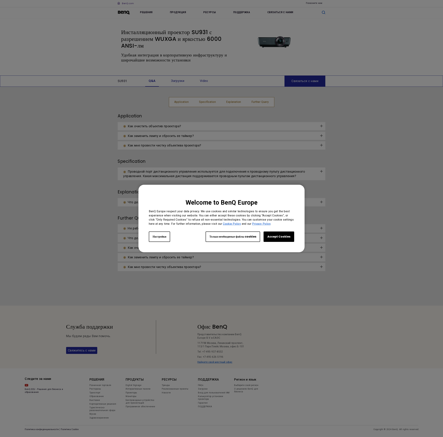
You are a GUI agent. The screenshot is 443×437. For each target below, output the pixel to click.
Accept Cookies (278, 237)
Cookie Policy (232, 223)
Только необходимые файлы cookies (232, 237)
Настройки (159, 237)
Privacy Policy (261, 223)
